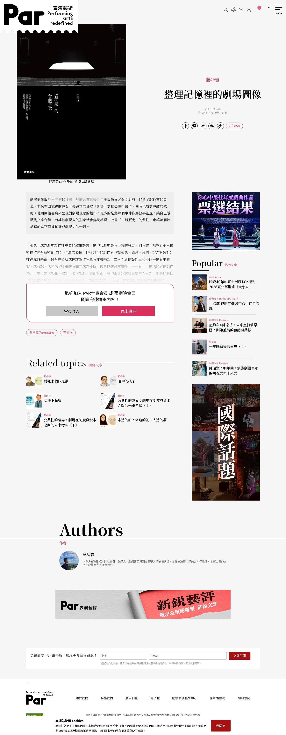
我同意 (220, 725)
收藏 (237, 126)
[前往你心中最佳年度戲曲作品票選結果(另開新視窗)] (226, 221)
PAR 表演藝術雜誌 (40, 698)
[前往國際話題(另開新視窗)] (226, 442)
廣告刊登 (131, 698)
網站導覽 (244, 698)
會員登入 (72, 311)
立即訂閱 (239, 655)
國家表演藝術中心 (184, 698)
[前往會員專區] (249, 10)
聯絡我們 (107, 698)
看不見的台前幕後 (83, 199)
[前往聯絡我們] (241, 10)
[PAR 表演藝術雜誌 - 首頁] (39, 16)
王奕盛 (56, 199)
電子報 (155, 698)
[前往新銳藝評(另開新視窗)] (143, 604)
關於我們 (82, 698)
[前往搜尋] (226, 10)
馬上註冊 (128, 311)
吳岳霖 (217, 109)
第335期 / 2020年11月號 (212, 113)
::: (269, 6)
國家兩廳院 (217, 698)
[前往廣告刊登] (233, 10)
